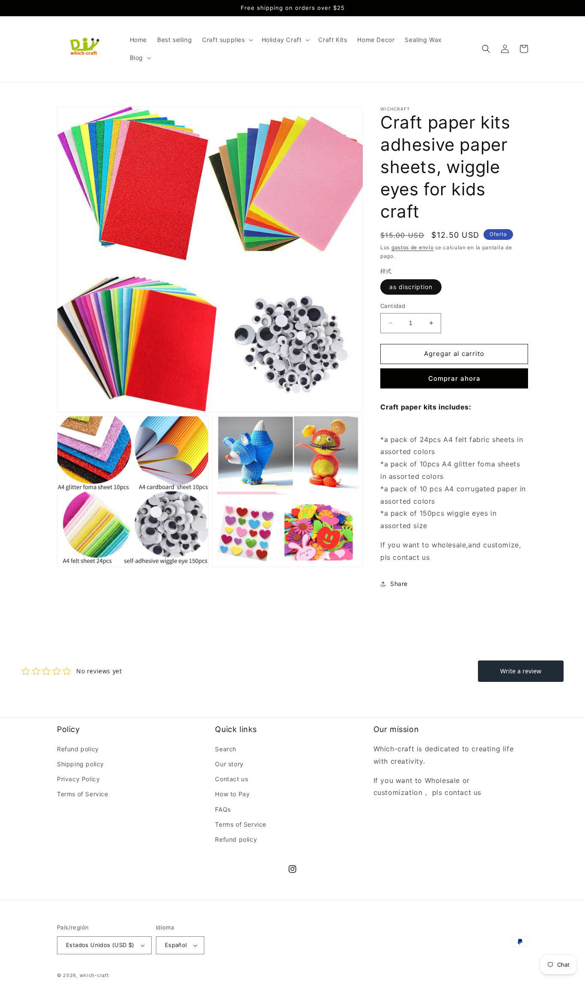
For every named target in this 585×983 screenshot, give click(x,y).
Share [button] (399, 583)
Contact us (231, 779)
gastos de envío (412, 247)
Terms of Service (82, 794)
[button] (226, 40)
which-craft (94, 975)
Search (225, 749)
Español (176, 944)
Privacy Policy (78, 779)
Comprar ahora (454, 378)
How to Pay (232, 794)
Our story (229, 764)
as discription (411, 286)
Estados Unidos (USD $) (100, 944)
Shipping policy (80, 764)
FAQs (222, 809)
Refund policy (78, 749)
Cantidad (392, 305)
